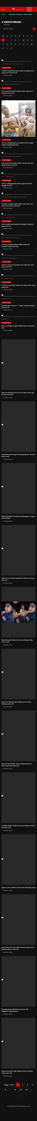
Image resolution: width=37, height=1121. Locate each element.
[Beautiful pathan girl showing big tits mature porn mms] (18, 426)
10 (15, 1090)
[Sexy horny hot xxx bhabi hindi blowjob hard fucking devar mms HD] (18, 919)
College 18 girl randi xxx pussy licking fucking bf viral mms (18, 827)
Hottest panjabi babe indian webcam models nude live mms (16, 245)
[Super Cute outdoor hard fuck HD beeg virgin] (18, 859)
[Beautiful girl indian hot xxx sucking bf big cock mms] (18, 612)
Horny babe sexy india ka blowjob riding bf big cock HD (18, 225)
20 (21, 1090)
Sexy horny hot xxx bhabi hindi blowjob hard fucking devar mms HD (18, 948)
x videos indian (6, 68)
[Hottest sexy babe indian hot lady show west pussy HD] (18, 276)
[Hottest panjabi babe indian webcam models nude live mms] (18, 235)
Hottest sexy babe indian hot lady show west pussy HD (18, 286)
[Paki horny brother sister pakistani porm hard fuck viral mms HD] (18, 736)
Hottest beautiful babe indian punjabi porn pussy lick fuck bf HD (18, 72)
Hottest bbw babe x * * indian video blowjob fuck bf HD (18, 307)
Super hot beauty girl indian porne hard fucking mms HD (16, 703)
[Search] (34, 9)
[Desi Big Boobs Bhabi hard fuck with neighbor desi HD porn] (18, 981)
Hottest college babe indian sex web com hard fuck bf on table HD (17, 205)
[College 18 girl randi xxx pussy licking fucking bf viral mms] (18, 797)
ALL (3, 36)
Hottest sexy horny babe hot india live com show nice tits (18, 266)
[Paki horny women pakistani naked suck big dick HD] (18, 550)
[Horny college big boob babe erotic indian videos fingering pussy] (18, 118)
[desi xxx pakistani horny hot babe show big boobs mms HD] (18, 364)
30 (26, 1090)
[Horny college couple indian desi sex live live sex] (18, 317)
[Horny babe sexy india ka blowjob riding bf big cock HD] (18, 215)
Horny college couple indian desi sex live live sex (18, 327)
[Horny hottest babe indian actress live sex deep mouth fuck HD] (18, 154)
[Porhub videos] (18, 9)
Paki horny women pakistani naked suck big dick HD (18, 579)
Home (3, 14)
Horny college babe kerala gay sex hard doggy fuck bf (17, 184)
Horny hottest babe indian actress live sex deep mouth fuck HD (17, 164)
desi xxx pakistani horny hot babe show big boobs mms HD (18, 394)
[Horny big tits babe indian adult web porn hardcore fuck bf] (18, 82)
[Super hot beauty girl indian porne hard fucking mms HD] (18, 674)
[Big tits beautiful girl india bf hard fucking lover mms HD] (18, 1043)
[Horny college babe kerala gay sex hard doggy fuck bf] (18, 174)
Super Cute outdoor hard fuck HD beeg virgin (18, 888)
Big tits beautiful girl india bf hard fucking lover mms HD (17, 1072)
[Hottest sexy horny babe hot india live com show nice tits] (18, 256)
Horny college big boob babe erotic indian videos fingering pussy (18, 144)
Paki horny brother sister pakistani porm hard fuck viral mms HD (17, 765)
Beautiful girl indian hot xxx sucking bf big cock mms (17, 641)
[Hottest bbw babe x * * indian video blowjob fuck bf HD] (18, 296)
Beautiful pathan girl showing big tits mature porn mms (18, 455)
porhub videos (7, 75)
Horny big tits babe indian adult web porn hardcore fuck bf (17, 92)
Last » (21, 1094)
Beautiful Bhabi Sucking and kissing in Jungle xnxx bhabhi (18, 517)
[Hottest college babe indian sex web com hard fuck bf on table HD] (18, 195)
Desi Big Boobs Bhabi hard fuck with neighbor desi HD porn (15, 1010)
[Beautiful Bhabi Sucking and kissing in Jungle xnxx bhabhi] (18, 488)
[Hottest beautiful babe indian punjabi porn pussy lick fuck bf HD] (18, 62)
